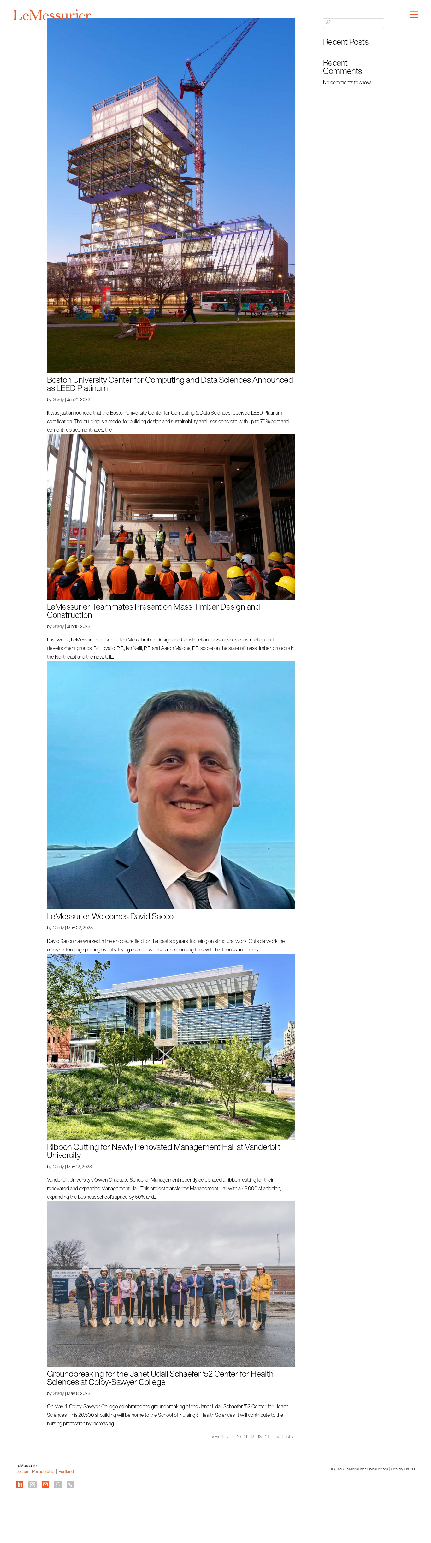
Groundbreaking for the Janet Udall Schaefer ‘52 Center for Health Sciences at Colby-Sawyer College (160, 1378)
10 (239, 1436)
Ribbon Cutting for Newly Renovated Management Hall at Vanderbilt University (163, 1151)
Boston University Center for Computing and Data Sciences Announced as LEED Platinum (170, 384)
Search (328, 26)
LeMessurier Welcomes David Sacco (110, 916)
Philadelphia (43, 1472)
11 (245, 1436)
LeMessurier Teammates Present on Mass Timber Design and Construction (153, 610)
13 (259, 1436)
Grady (58, 399)
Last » (287, 1436)
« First (217, 1436)
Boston (22, 1472)
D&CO (409, 1469)
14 (267, 1436)
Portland (66, 1472)
